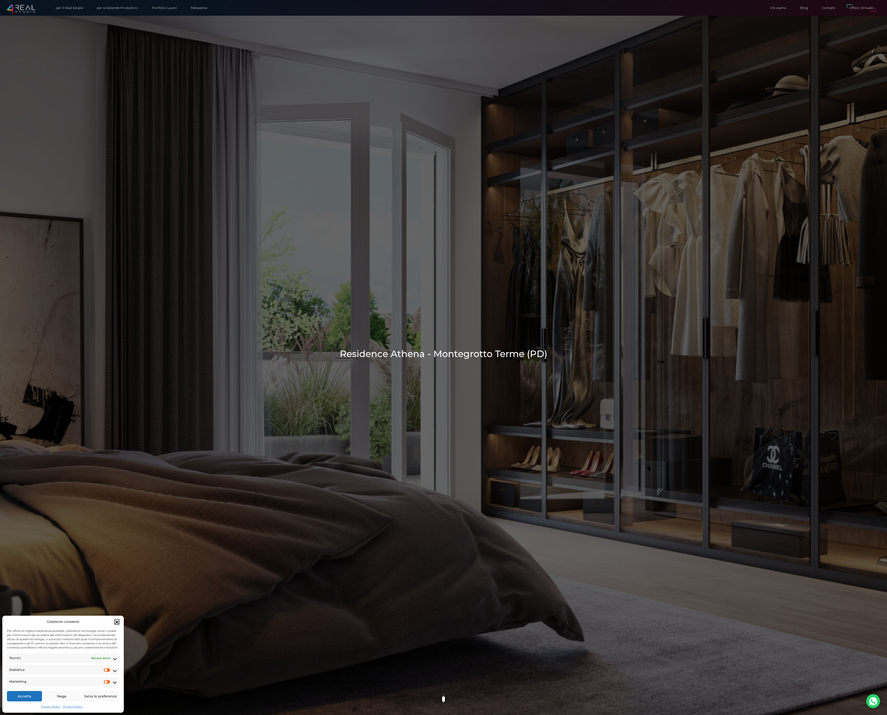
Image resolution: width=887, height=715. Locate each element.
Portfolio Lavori (164, 8)
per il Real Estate (69, 8)
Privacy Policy (51, 706)
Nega (61, 696)
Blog (804, 8)
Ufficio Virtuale (861, 8)
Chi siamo (778, 8)
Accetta (24, 696)
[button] (117, 621)
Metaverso (199, 8)
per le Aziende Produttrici (117, 8)
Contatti (828, 8)
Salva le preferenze (100, 696)
